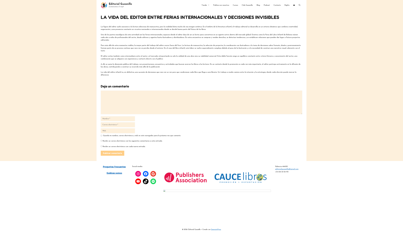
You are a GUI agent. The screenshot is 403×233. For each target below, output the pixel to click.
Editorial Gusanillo (120, 4)
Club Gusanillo (247, 5)
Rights (287, 5)
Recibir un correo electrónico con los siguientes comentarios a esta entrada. (132, 141)
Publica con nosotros (221, 5)
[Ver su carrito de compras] (294, 5)
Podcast (267, 5)
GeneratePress (216, 229)
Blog (258, 5)
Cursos (235, 5)
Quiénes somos (114, 173)
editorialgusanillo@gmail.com (286, 169)
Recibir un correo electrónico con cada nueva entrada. (124, 146)
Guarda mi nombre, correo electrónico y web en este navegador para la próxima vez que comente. (142, 136)
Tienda (204, 5)
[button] (299, 5)
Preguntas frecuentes (114, 166)
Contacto (277, 5)
